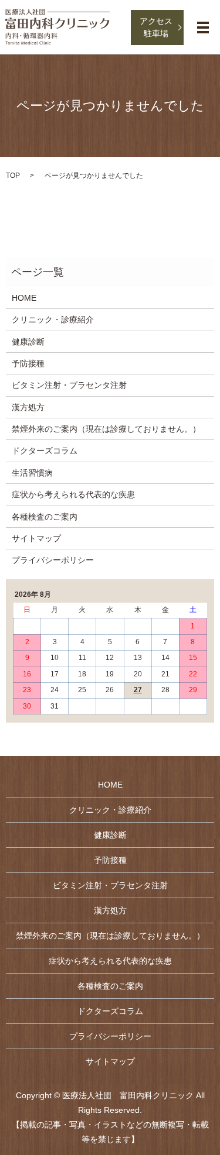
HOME (24, 297)
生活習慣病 (32, 472)
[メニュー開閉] (203, 27)
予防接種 (28, 363)
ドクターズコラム (44, 450)
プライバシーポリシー (53, 560)
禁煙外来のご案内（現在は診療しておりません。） (106, 429)
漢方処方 (28, 407)
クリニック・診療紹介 (53, 319)
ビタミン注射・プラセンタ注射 (69, 385)
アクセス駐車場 (156, 27)
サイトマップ (36, 538)
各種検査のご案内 (44, 516)
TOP (13, 175)
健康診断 (28, 341)
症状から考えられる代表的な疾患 (73, 494)
